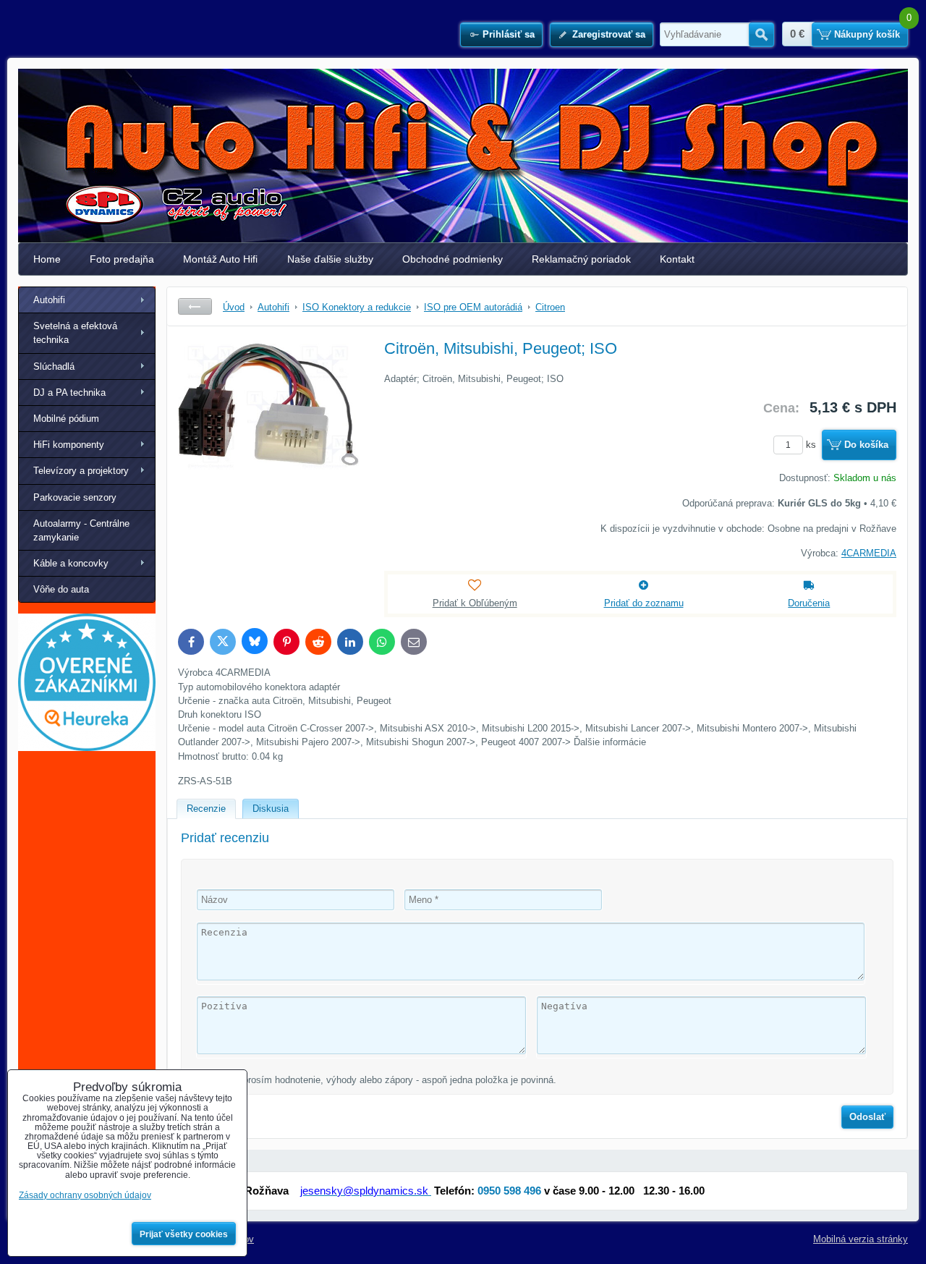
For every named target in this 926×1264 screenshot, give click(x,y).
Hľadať (761, 34)
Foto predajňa (122, 259)
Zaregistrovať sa (608, 34)
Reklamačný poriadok (581, 259)
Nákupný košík (867, 34)
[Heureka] (87, 747)
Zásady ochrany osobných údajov (85, 1195)
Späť (195, 306)
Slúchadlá (54, 366)
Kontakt (677, 259)
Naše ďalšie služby (330, 259)
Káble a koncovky (71, 563)
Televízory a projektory (81, 470)
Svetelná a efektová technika (75, 333)
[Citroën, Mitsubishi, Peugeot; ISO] (268, 445)
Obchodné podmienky (452, 259)
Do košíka (866, 444)
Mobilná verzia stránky (860, 1239)
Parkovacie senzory (74, 497)
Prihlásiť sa (509, 34)
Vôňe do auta (61, 589)
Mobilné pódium (66, 418)
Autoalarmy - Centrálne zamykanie (81, 530)
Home (47, 259)
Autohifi (49, 299)
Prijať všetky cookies (184, 1234)
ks (812, 444)
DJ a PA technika (69, 392)
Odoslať (867, 1116)
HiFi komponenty (68, 444)
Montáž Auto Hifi (220, 259)
